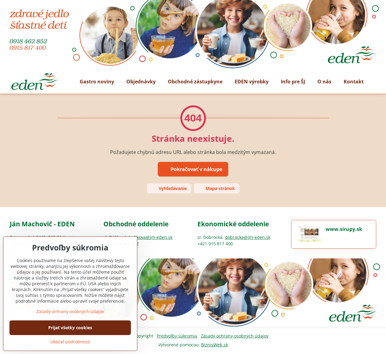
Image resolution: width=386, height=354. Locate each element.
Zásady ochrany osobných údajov (235, 336)
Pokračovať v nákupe (195, 169)
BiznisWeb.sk (214, 345)
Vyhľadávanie (172, 188)
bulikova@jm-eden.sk (150, 237)
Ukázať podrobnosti (70, 342)
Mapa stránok (219, 188)
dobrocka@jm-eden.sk (247, 237)
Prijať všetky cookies (70, 327)
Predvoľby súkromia (177, 336)
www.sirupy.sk (344, 229)
